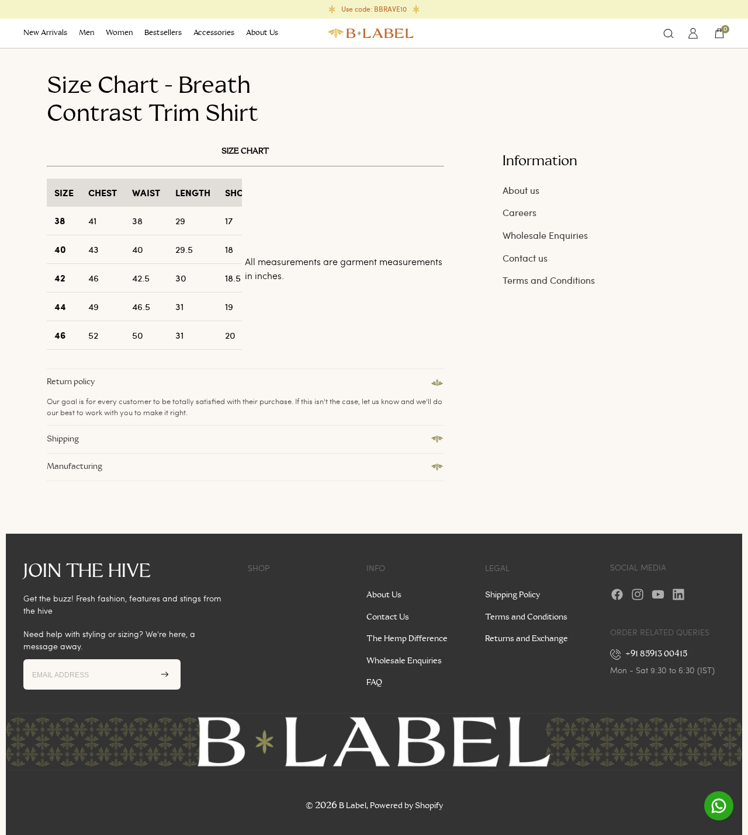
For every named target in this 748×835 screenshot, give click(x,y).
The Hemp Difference (407, 639)
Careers (519, 212)
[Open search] (668, 33)
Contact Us (387, 617)
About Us (383, 595)
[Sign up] (165, 674)
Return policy (71, 382)
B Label (352, 806)
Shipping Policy (512, 595)
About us (521, 190)
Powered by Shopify (406, 806)
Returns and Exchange (526, 639)
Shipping (63, 439)
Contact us (525, 258)
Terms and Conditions (549, 280)
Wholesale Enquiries (545, 235)
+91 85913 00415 (656, 654)
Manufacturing (74, 466)
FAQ (374, 683)
